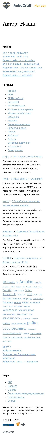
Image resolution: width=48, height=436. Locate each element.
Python (28, 290)
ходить (6, 337)
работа (6, 323)
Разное (11, 131)
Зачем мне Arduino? (15, 56)
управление (35, 333)
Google (18, 287)
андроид (27, 298)
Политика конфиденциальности (26, 393)
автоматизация (12, 298)
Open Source (18, 290)
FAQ (10, 382)
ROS (29, 294)
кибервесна (10, 310)
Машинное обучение (19, 113)
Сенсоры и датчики (19, 142)
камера (26, 306)
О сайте (12, 389)
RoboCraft (22, 5)
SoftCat (7, 258)
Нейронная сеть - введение (20, 361)
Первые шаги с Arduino (17, 75)
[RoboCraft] (23, 425)
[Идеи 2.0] (18, 425)
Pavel (5, 178)
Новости (12, 120)
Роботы (12, 139)
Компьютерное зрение (20, 109)
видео (25, 302)
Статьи (12, 400)
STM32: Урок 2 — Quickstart (26, 156)
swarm (35, 294)
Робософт (13, 135)
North (6, 201)
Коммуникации (16, 105)
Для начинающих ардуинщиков (21, 64)
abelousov (8, 231)
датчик (5, 306)
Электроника (15, 150)
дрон (11, 306)
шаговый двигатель (32, 337)
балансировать (38, 299)
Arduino (12, 90)
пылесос (34, 318)
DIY (13, 286)
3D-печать (9, 282)
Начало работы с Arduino (19, 60)
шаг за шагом (16, 337)
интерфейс (18, 306)
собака (26, 333)
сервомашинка (12, 333)
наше (30, 314)
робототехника (14, 328)
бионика (8, 302)
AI (17, 282)
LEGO (40, 287)
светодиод (31, 329)
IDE (23, 287)
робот (32, 322)
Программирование (19, 124)
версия (17, 302)
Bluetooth (37, 282)
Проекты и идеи (17, 128)
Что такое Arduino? (15, 52)
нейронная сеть (11, 318)
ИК (41, 294)
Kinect (34, 287)
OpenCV (7, 290)
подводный (25, 318)
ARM (10, 94)
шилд (4, 341)
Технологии (14, 146)
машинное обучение (15, 314)
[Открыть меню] (4, 13)
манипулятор (26, 310)
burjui (5, 156)
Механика (13, 116)
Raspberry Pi (9, 294)
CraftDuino (6, 287)
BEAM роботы (15, 98)
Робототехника (12, 350)
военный (35, 302)
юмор (10, 341)
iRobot (28, 287)
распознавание (18, 323)
